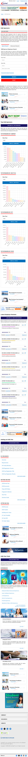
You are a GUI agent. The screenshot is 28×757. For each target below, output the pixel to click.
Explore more (21, 476)
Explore (22, 626)
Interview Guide (5, 497)
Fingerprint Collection (7, 491)
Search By (3, 63)
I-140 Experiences (5, 595)
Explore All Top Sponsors (14, 125)
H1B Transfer (5, 509)
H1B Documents (5, 486)
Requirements (5, 462)
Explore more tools (14, 559)
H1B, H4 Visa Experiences (7, 598)
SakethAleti (8, 390)
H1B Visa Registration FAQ (8, 471)
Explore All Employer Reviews (14, 317)
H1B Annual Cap (5, 483)
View (25, 332)
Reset (14, 80)
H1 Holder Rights (6, 521)
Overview (4, 459)
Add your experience (21, 605)
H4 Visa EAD (5, 518)
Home (2, 14)
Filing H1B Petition (6, 489)
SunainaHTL (8, 376)
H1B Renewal (5, 506)
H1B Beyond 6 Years (6, 512)
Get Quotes (12, 95)
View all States (14, 260)
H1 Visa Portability (6, 515)
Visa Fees (4, 494)
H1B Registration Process (7, 468)
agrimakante (8, 348)
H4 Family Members (6, 465)
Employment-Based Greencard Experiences (10, 590)
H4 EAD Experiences (6, 600)
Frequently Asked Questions (7, 72)
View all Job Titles (14, 182)
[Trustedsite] (5, 734)
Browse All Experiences (20, 606)
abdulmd (7, 335)
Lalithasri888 (8, 404)
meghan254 (8, 362)
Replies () (24, 335)
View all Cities (14, 221)
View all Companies (14, 143)
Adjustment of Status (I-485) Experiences (10, 603)
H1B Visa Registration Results (8, 474)
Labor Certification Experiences (8, 593)
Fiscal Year (3, 57)
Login (18, 0)
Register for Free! (24, 0)
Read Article (12, 102)
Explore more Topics (14, 442)
